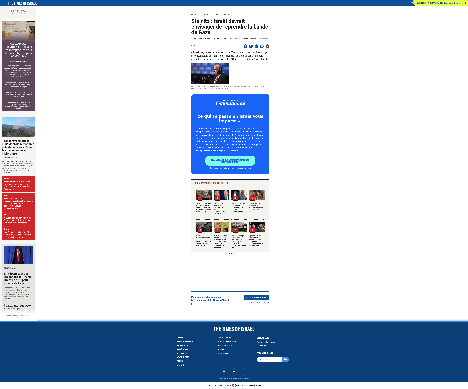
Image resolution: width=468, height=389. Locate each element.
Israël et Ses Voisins (185, 342)
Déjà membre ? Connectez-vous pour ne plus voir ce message (230, 168)
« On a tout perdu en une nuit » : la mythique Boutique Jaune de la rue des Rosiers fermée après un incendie (221, 241)
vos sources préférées (259, 38)
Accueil (180, 338)
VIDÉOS (180, 361)
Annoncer (221, 349)
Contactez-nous (223, 353)
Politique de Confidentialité (227, 342)
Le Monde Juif (183, 345)
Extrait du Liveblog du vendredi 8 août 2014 (220, 15)
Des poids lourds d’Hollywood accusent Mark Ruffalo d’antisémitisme (238, 207)
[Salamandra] (255, 385)
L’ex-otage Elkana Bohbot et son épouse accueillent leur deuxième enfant (256, 207)
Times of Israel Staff (19, 61)
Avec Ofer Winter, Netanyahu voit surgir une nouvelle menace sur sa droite (256, 240)
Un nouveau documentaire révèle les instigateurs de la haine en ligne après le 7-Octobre (18, 50)
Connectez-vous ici (262, 302)
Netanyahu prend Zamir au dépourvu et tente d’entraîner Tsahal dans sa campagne (204, 240)
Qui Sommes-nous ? (225, 345)
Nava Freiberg (11, 269)
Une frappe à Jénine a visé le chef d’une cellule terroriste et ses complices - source (17, 234)
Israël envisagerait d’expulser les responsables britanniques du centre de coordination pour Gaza (238, 241)
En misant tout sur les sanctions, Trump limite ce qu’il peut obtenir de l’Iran (18, 278)
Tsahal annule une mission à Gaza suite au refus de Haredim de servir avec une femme (203, 207)
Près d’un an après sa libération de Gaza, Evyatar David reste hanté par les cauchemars (18, 94)
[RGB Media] (236, 385)
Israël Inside (182, 349)
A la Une (180, 365)
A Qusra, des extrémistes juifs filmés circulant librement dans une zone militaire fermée (17, 220)
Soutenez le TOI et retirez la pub (455, 3)
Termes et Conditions (225, 338)
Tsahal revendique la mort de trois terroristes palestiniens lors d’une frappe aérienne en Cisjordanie (18, 147)
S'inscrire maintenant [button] (257, 297)
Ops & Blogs (182, 353)
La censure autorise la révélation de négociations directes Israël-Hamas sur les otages (220, 209)
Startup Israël (183, 357)
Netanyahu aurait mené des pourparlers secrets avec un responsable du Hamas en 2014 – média (18, 105)
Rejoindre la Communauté (429, 3)
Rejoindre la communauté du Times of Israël (230, 161)
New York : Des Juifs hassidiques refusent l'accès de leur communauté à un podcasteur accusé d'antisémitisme (18, 203)
